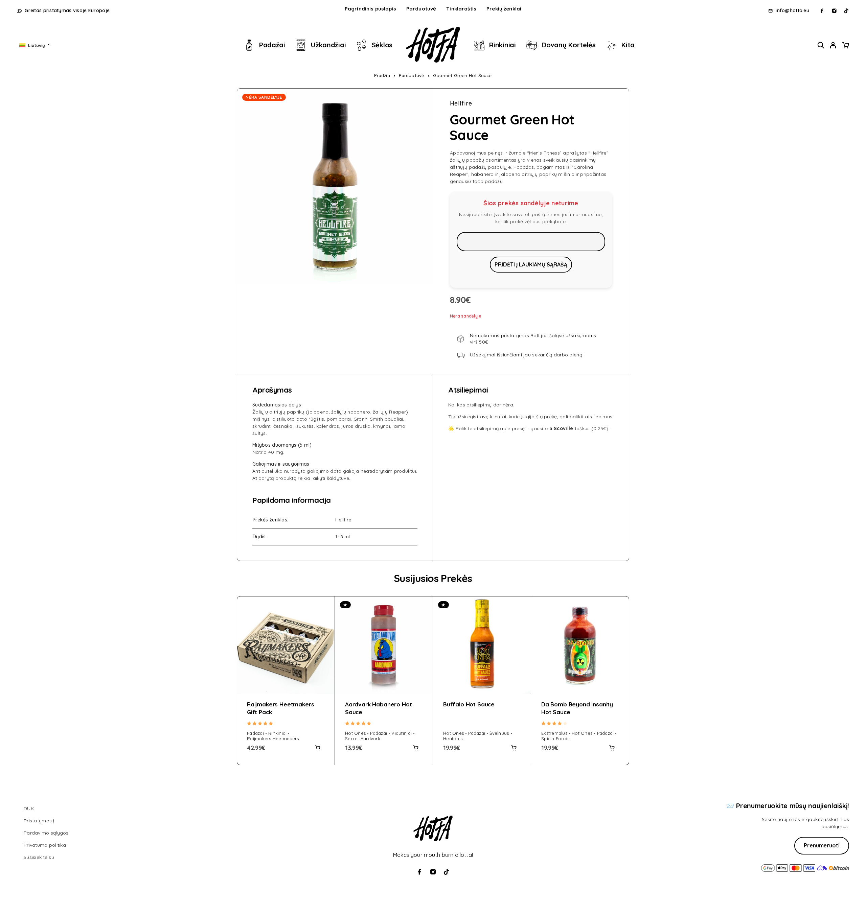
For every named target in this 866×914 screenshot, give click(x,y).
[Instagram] (834, 11)
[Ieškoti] (821, 45)
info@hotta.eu (792, 11)
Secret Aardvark (362, 738)
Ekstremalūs (554, 733)
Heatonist (453, 738)
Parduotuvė (421, 8)
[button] (317, 748)
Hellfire (461, 103)
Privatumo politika (45, 845)
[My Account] (833, 45)
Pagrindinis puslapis (370, 8)
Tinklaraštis (461, 8)
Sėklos (382, 45)
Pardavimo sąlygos (46, 833)
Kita (628, 45)
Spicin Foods (555, 738)
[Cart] (845, 46)
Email (531, 241)
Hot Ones (355, 733)
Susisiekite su (39, 857)
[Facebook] (822, 11)
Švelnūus (499, 733)
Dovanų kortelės (569, 45)
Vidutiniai (401, 733)
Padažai (272, 45)
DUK (29, 808)
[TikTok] (846, 11)
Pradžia (382, 75)
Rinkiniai (502, 45)
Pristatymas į (39, 821)
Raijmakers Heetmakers (273, 738)
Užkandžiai (328, 45)
